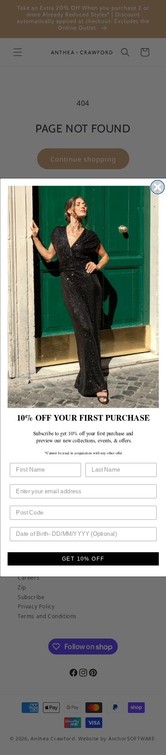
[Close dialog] (157, 187)
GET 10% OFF (83, 558)
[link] (83, 297)
